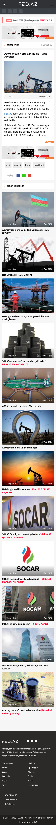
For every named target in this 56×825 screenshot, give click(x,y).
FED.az (8, 114)
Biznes (5, 767)
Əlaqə (30, 780)
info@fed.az (10, 804)
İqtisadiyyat (33, 767)
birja (27, 165)
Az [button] (50, 11)
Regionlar (6, 776)
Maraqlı (31, 772)
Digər (4, 780)
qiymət (17, 165)
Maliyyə (31, 763)
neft (8, 165)
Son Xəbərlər (7, 763)
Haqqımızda (33, 785)
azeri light (39, 165)
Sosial (4, 772)
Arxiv (4, 785)
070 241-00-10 (11, 795)
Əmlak (31, 776)
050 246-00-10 (12, 799)
